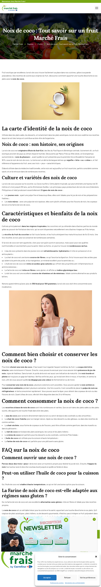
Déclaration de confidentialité (75, 583)
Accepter (47, 577)
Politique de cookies (57, 583)
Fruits (40, 44)
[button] (96, 556)
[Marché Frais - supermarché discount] (10, 8)
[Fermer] (94, 519)
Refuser (67, 577)
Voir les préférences (87, 577)
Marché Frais (18, 44)
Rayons (30, 44)
